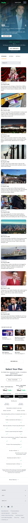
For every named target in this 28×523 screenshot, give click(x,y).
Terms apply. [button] (24, 469)
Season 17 (4, 62)
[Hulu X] (6, 506)
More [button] (8, 29)
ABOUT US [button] (4, 500)
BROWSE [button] (4, 490)
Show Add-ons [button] (13, 479)
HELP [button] (3, 495)
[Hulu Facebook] (2, 506)
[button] (3, 56)
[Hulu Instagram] (12, 506)
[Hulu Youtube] (9, 506)
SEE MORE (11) (14, 361)
